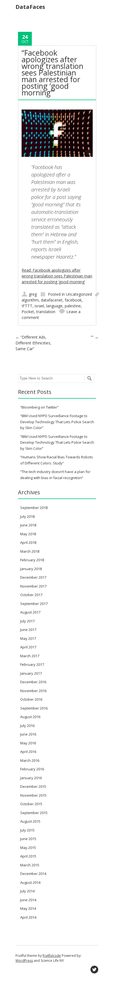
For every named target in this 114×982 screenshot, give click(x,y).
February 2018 (32, 559)
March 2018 (29, 551)
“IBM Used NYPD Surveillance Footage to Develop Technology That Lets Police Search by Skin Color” (57, 421)
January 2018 (31, 568)
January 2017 (31, 673)
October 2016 (31, 699)
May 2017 (28, 638)
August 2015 (30, 821)
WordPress (24, 960)
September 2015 (34, 812)
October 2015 (31, 803)
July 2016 (27, 725)
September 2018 (34, 507)
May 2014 (28, 908)
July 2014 (27, 891)
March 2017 (29, 655)
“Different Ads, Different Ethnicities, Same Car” (33, 342)
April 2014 (28, 917)
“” (95, 337)
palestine (73, 305)
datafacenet (52, 300)
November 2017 (33, 586)
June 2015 (28, 838)
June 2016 (28, 734)
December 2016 (33, 681)
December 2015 (33, 786)
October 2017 (31, 594)
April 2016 (28, 751)
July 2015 (27, 830)
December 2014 (33, 873)
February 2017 (32, 664)
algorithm (30, 300)
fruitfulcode (52, 955)
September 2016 (34, 708)
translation (45, 311)
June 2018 (28, 525)
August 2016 (30, 716)
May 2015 (28, 847)
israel (39, 305)
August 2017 (30, 612)
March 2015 (29, 865)
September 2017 (34, 603)
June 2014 (28, 899)
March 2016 (29, 760)
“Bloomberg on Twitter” (39, 407)
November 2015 (33, 795)
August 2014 (30, 882)
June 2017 (28, 629)
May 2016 (28, 743)
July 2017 (27, 621)
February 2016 (32, 769)
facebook (73, 300)
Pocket (28, 311)
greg (33, 294)
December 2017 (33, 577)
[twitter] (94, 969)
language (54, 305)
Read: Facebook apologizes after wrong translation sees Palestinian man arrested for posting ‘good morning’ (57, 275)
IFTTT (27, 305)
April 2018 (28, 542)
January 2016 (31, 777)
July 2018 (27, 516)
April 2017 (28, 647)
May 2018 (28, 533)
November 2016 (33, 690)
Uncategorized (79, 294)
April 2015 (28, 856)
